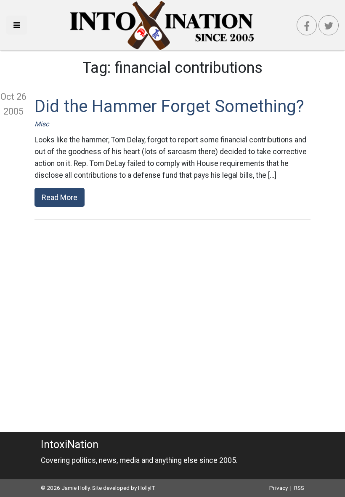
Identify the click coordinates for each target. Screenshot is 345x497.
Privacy (278, 487)
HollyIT (146, 487)
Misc (41, 124)
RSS (299, 487)
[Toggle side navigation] (16, 25)
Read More (59, 197)
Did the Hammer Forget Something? (169, 106)
